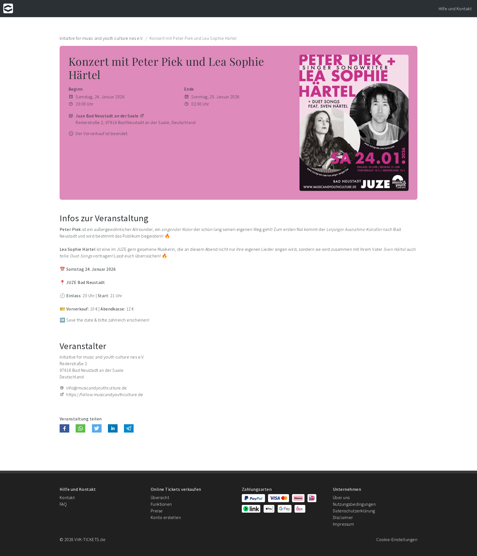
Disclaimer (343, 517)
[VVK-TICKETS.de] (8, 8)
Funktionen (161, 504)
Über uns (341, 497)
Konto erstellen (166, 517)
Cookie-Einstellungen (396, 539)
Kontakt (67, 497)
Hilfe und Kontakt (455, 8)
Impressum (343, 524)
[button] (64, 428)
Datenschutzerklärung (354, 510)
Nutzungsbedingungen (354, 504)
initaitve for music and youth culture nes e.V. (101, 38)
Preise (157, 510)
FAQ (63, 504)
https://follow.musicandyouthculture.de (104, 394)
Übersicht (160, 497)
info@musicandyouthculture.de (96, 388)
